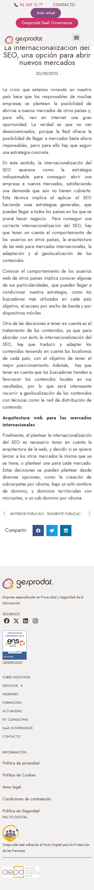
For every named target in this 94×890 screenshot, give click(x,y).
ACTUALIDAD (12, 711)
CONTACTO (64, 5)
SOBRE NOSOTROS (16, 677)
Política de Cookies (19, 775)
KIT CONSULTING (15, 719)
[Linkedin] (26, 621)
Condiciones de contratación (27, 799)
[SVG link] (21, 872)
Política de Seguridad (21, 811)
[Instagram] (35, 621)
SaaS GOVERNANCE (18, 728)
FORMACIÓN (12, 702)
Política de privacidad (21, 763)
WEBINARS (10, 694)
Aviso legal (12, 787)
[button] (76, 37)
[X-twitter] (16, 621)
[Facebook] (7, 621)
